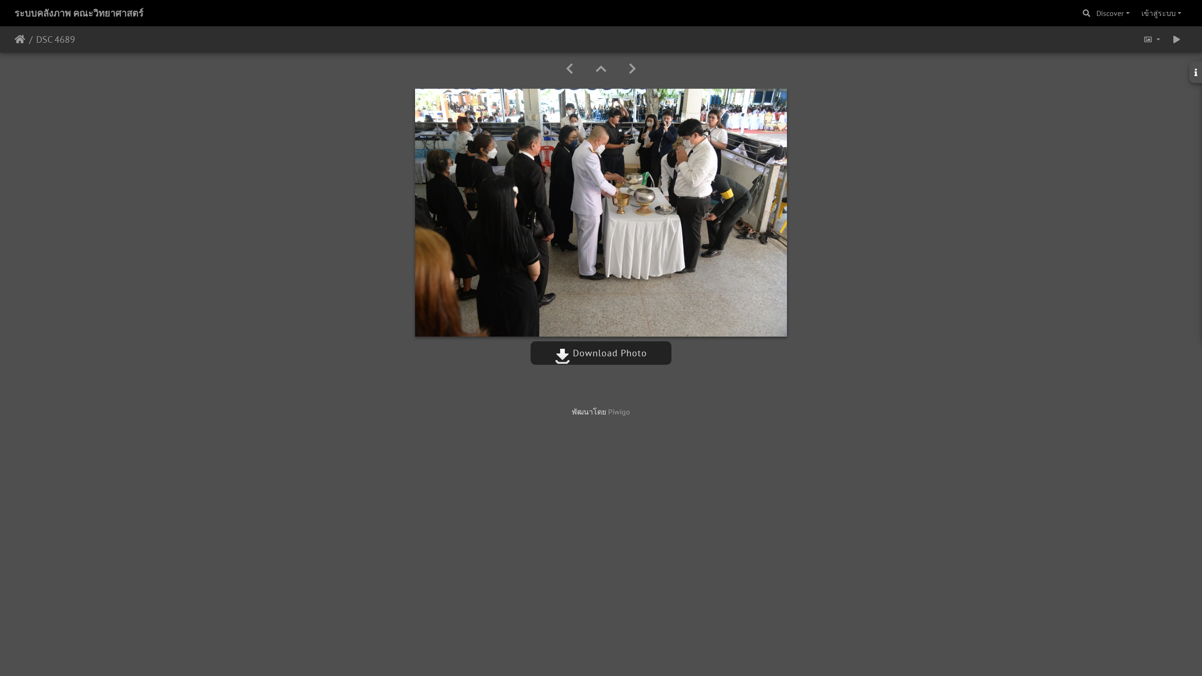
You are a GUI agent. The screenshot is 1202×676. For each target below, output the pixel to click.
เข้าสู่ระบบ (1158, 13)
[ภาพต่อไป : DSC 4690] (632, 69)
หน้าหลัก (20, 39)
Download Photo (608, 353)
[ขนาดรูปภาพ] (1151, 39)
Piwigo (619, 411)
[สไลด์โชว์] (1176, 39)
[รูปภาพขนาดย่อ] (601, 69)
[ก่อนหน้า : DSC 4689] (570, 69)
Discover (1110, 13)
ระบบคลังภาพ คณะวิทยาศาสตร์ (79, 13)
